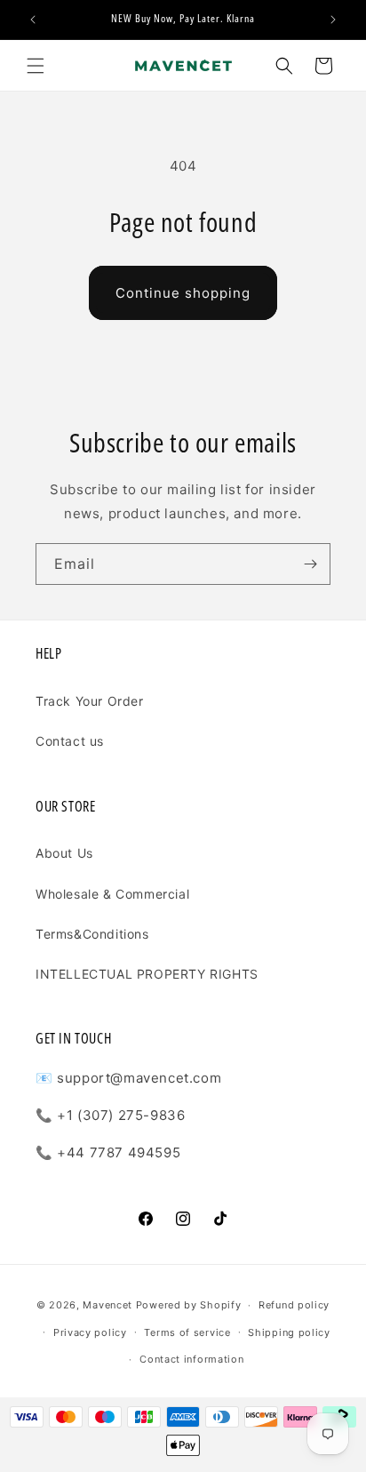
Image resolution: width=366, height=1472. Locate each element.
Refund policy (294, 1305)
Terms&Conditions (92, 933)
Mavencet (107, 1305)
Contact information (191, 1359)
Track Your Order (90, 700)
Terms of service (187, 1332)
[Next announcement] (333, 19)
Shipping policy (289, 1332)
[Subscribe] (310, 564)
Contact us (70, 740)
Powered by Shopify (189, 1305)
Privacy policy (90, 1332)
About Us (64, 852)
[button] (35, 65)
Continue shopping (183, 292)
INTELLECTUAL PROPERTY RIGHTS (147, 973)
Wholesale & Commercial (112, 893)
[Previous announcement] (32, 19)
